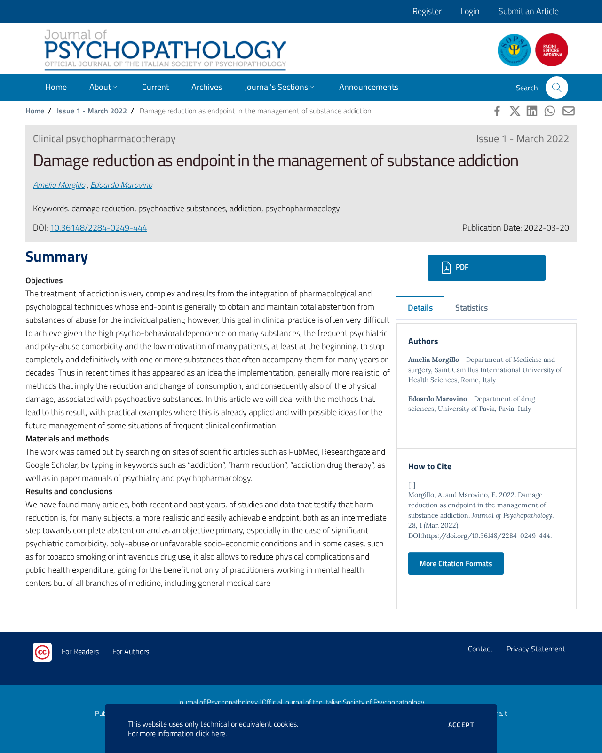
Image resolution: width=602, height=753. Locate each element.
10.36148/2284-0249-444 (98, 227)
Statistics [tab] (471, 307)
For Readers (80, 651)
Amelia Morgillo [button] (59, 184)
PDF (461, 266)
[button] (557, 87)
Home (34, 110)
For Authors (130, 651)
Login (470, 11)
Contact (480, 648)
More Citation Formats (456, 563)
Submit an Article (529, 11)
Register (427, 11)
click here (210, 733)
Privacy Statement (536, 648)
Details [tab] (420, 307)
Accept (461, 724)
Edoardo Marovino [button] (121, 184)
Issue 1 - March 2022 (92, 110)
